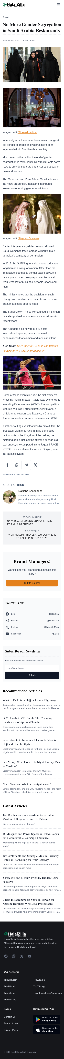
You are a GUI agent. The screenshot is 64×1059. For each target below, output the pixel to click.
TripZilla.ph (39, 979)
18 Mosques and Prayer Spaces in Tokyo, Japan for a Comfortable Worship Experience (31, 836)
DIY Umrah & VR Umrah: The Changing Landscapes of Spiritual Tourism (27, 720)
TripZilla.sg (39, 986)
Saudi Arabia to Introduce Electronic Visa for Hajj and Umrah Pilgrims (30, 742)
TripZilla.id (9, 986)
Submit (32, 675)
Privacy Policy (11, 1030)
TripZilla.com (10, 979)
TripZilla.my (10, 999)
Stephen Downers (28, 238)
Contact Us (9, 1016)
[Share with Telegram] (26, 465)
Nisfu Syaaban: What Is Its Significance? (27, 784)
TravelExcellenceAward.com (48, 993)
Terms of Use (11, 1023)
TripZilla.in (9, 993)
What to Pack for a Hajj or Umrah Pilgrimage (30, 700)
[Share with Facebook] (7, 465)
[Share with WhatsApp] (16, 465)
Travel (6, 17)
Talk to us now (32, 583)
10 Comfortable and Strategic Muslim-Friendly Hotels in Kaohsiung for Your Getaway (31, 858)
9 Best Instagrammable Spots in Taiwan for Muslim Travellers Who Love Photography (28, 901)
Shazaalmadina (27, 132)
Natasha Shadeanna (30, 491)
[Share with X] (35, 465)
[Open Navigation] (58, 4)
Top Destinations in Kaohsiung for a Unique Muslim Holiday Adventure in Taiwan (29, 817)
